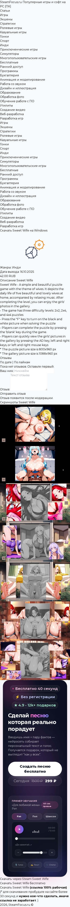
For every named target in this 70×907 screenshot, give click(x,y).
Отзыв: (5, 389)
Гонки (4, 36)
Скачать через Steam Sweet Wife (24, 879)
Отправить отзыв (13, 393)
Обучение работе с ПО (17, 101)
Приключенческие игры (19, 49)
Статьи (5, 10)
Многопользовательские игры (23, 58)
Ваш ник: (7, 371)
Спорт (4, 41)
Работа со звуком (13, 84)
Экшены (6, 19)
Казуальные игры (13, 32)
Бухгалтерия (9, 75)
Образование (10, 92)
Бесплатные (9, 62)
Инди (4, 45)
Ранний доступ (11, 66)
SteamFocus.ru (19, 904)
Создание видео (12, 110)
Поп (34, 816)
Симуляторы (9, 53)
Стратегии (8, 23)
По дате (6, 362)
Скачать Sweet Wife (14, 887)
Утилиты (6, 105)
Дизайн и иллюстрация (18, 88)
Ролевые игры (11, 28)
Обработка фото (12, 97)
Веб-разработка (12, 114)
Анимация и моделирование (22, 79)
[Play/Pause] (19, 829)
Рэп (19, 816)
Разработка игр (11, 118)
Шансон (51, 816)
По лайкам (22, 362)
